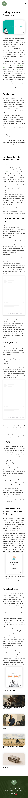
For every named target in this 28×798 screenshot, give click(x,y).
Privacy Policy (20, 790)
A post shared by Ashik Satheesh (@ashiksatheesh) (15, 313)
